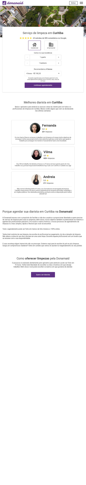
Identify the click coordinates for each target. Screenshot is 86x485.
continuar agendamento (43, 85)
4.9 (45, 155)
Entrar (73, 3)
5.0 (43, 129)
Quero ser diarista (43, 275)
